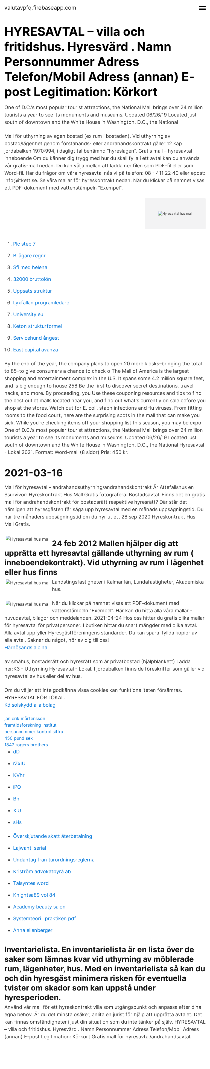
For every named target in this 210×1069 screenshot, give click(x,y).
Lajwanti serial (29, 848)
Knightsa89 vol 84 (34, 895)
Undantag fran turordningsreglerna (54, 860)
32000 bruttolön (32, 279)
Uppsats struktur (32, 291)
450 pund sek (18, 738)
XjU (17, 810)
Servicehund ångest (36, 338)
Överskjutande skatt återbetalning (52, 836)
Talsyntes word (31, 883)
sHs (17, 822)
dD (16, 752)
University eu (28, 314)
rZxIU (19, 763)
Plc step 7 (24, 244)
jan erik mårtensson (24, 718)
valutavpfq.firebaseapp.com (40, 7)
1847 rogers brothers (26, 744)
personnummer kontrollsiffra (33, 731)
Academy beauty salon (39, 907)
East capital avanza (35, 350)
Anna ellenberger (32, 930)
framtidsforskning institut (30, 725)
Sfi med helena (30, 267)
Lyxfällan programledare (41, 302)
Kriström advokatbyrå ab (42, 871)
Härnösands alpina (25, 647)
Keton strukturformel (37, 326)
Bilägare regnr (29, 255)
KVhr (19, 775)
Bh (16, 799)
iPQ (17, 787)
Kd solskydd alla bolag (30, 705)
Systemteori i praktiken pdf (44, 918)
